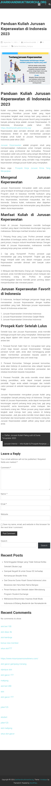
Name (4, 494)
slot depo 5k (6, 632)
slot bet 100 (6, 626)
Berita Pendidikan (20, 46)
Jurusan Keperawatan (11, 145)
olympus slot (6, 669)
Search (4, 541)
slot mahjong (6, 728)
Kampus (30, 46)
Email (4, 504)
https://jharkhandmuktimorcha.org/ (16, 128)
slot (2, 691)
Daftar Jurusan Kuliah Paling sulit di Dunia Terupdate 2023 (21, 436)
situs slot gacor (8, 734)
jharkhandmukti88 (29, 42)
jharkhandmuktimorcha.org (23, 2)
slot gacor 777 (7, 675)
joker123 (4, 707)
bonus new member (10, 643)
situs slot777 (6, 648)
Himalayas (43, 780)
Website (4, 514)
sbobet (4, 717)
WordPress (33, 783)
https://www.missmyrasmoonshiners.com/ (19, 658)
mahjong (4, 680)
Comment (6, 467)
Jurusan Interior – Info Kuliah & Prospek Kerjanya (26, 444)
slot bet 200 (6, 686)
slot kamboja (6, 637)
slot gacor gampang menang (13, 664)
